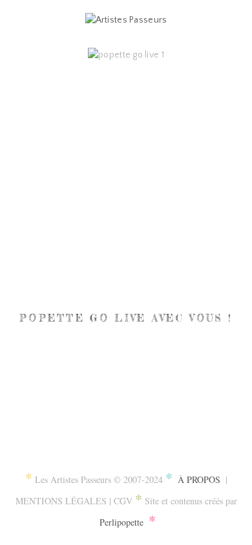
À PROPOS (199, 479)
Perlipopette (121, 522)
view (126, 171)
